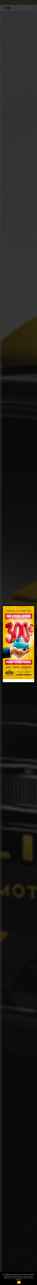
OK (19, 1282)
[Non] (35, 1278)
